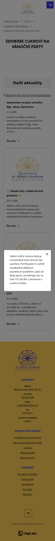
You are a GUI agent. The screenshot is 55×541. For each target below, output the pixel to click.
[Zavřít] (47, 254)
